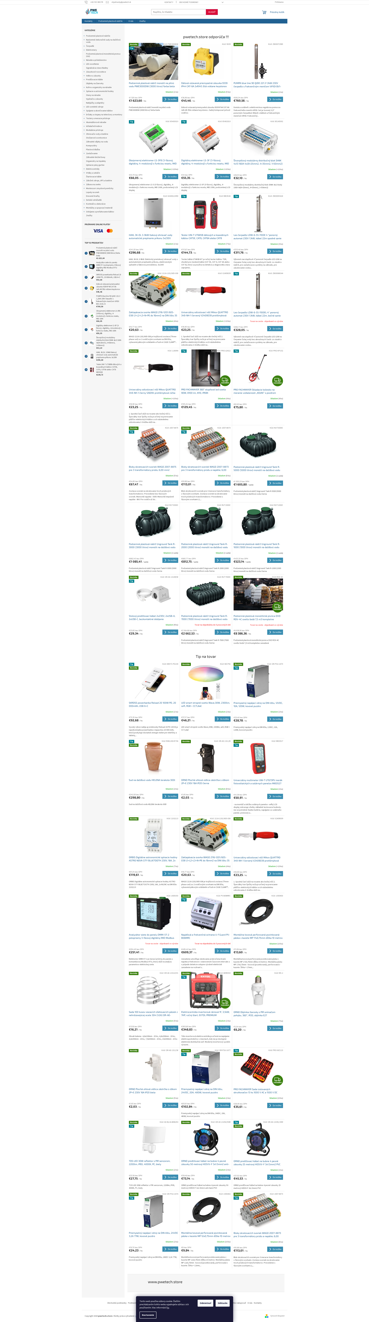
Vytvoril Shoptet (277, 1316)
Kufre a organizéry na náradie (99, 87)
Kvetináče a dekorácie (96, 204)
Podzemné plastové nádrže (98, 35)
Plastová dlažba (93, 149)
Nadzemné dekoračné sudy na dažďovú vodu (103, 41)
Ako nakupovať (239, 1303)
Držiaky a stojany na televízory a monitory (104, 114)
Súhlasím (222, 1303)
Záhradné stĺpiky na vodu (97, 141)
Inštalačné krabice (94, 126)
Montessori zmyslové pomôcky (99, 188)
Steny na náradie (93, 95)
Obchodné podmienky (188, 2)
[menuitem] (88, 21)
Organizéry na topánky (96, 161)
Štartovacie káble (93, 176)
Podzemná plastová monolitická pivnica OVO (103, 55)
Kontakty (169, 2)
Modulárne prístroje (94, 130)
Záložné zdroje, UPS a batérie (99, 180)
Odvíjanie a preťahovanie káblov (100, 211)
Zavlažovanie (92, 153)
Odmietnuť (205, 1303)
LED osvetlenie (92, 64)
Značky (89, 215)
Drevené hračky (93, 196)
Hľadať (211, 12)
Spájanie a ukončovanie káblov (99, 110)
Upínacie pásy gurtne (95, 165)
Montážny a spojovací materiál (99, 207)
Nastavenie (148, 1315)
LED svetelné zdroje (94, 106)
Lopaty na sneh (92, 192)
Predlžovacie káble (94, 79)
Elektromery (91, 50)
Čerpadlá (90, 46)
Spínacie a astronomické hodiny (100, 91)
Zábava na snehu (93, 184)
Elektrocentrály (92, 169)
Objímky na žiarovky (95, 83)
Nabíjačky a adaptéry (95, 102)
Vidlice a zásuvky (93, 75)
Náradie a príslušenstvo (96, 60)
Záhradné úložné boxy (95, 157)
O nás (249, 1303)
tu (168, 1307)
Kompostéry (91, 145)
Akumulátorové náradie (96, 122)
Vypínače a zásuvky (94, 99)
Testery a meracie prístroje (98, 118)
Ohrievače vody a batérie (97, 134)
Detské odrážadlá (93, 200)
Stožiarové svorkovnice (96, 137)
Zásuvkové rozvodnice (96, 71)
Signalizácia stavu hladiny (97, 68)
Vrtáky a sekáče (93, 172)
